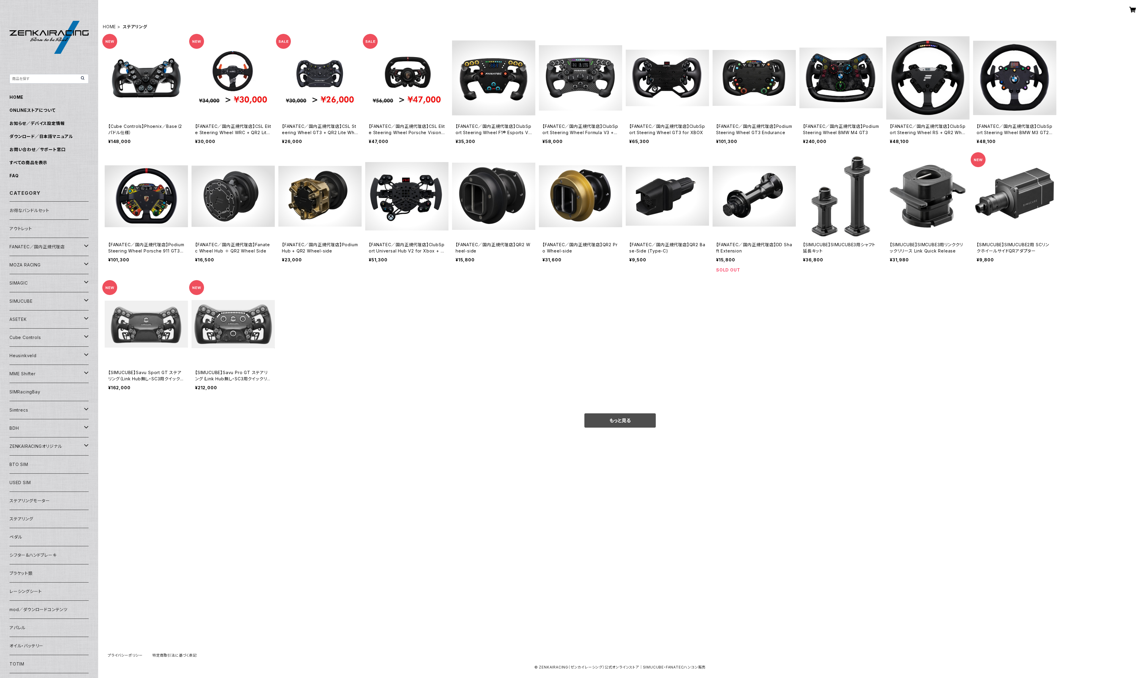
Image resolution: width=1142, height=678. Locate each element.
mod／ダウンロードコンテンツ (39, 609)
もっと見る (620, 420)
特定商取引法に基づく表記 (174, 655)
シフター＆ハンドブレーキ (33, 555)
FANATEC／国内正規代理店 (37, 246)
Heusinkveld (23, 355)
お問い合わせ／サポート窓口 (37, 149)
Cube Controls (25, 337)
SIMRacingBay (25, 391)
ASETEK (18, 319)
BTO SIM (19, 464)
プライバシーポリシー (125, 655)
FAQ (14, 175)
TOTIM (17, 663)
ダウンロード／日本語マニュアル (41, 136)
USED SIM (20, 482)
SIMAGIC (19, 282)
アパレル (18, 627)
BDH (14, 428)
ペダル (16, 536)
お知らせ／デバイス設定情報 (37, 123)
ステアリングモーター (30, 500)
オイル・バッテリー (26, 645)
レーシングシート (26, 591)
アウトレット (21, 228)
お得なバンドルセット (29, 210)
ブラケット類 (21, 573)
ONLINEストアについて (32, 110)
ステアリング (21, 518)
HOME (109, 26)
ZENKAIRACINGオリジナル (36, 446)
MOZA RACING (25, 264)
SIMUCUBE (21, 301)
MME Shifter (23, 373)
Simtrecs (19, 409)
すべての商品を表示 (28, 162)
